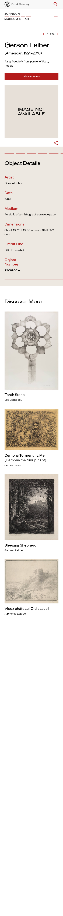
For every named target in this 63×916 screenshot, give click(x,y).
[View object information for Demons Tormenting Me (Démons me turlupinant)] (31, 429)
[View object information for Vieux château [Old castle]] (31, 581)
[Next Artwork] (57, 34)
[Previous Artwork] (43, 34)
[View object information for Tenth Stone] (31, 350)
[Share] (55, 143)
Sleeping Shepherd (21, 545)
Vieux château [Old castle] (27, 608)
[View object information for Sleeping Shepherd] (31, 506)
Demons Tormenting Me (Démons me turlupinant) (25, 457)
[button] (54, 4)
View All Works (31, 76)
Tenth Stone (15, 394)
